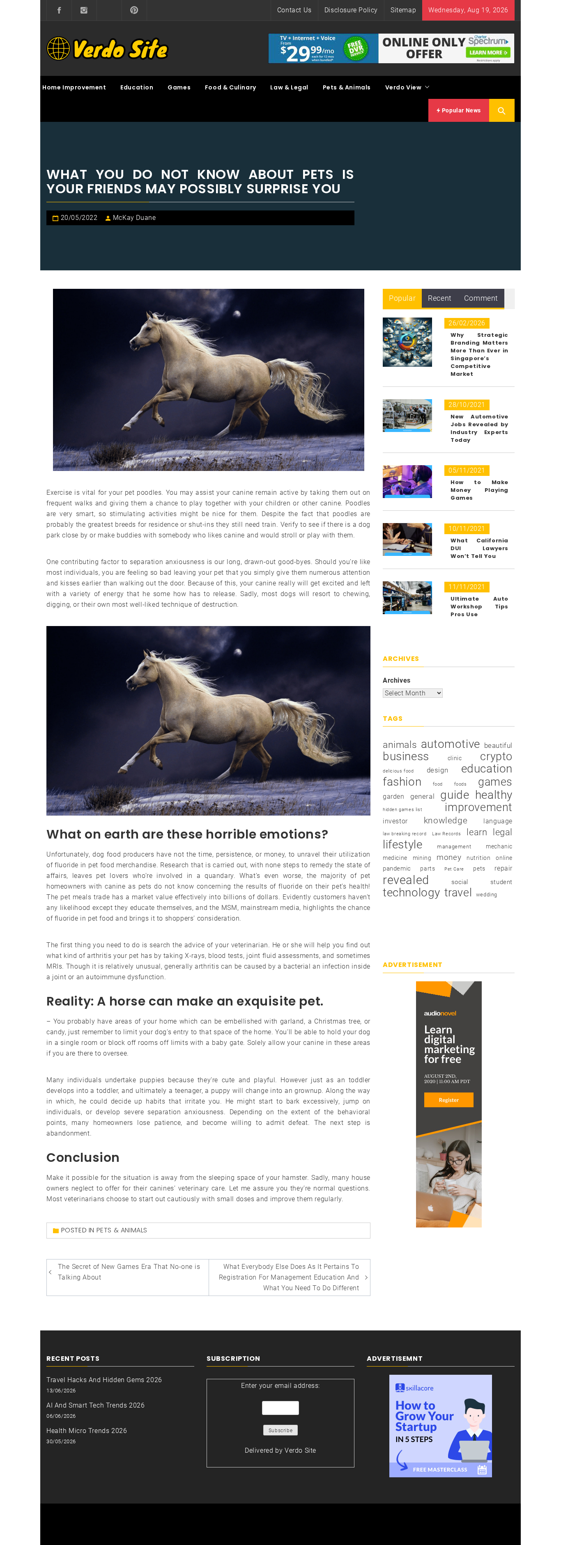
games (495, 782)
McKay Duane (134, 218)
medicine (395, 858)
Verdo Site (300, 1450)
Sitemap (403, 10)
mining (422, 858)
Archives (397, 680)
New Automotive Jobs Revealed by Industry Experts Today (479, 428)
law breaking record (404, 833)
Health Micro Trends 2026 (86, 1431)
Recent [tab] (440, 298)
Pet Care (454, 869)
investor (395, 821)
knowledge (445, 820)
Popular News (460, 110)
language (498, 821)
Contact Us (294, 10)
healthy (494, 795)
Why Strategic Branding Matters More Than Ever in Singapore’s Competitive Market (479, 354)
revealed (406, 880)
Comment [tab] (481, 298)
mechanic (499, 846)
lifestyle (402, 844)
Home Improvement (74, 87)
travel (458, 892)
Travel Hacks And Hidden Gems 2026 (104, 1380)
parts (427, 868)
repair (503, 868)
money (449, 857)
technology (411, 892)
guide (454, 795)
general (422, 796)
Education (136, 87)
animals (400, 745)
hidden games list (402, 809)
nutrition (478, 858)
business (406, 756)
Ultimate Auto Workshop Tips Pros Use (479, 606)
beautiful (498, 745)
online (504, 858)
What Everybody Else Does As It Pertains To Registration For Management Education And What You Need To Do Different (289, 1277)
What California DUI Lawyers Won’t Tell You (479, 548)
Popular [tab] (402, 298)
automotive (450, 744)
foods (460, 784)
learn (477, 832)
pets (479, 868)
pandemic (397, 868)
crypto (496, 756)
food (438, 784)
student (501, 882)
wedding (486, 894)
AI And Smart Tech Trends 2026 (95, 1405)
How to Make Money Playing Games (479, 490)
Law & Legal (289, 87)
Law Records (446, 833)
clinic (455, 758)
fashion (402, 782)
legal (503, 832)
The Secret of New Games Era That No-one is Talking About (129, 1272)
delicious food (398, 771)
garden (394, 796)
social (460, 882)
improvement (479, 807)
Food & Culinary (230, 87)
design (437, 770)
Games (179, 87)
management (454, 846)
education (487, 768)
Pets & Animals (347, 87)
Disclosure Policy (351, 10)
